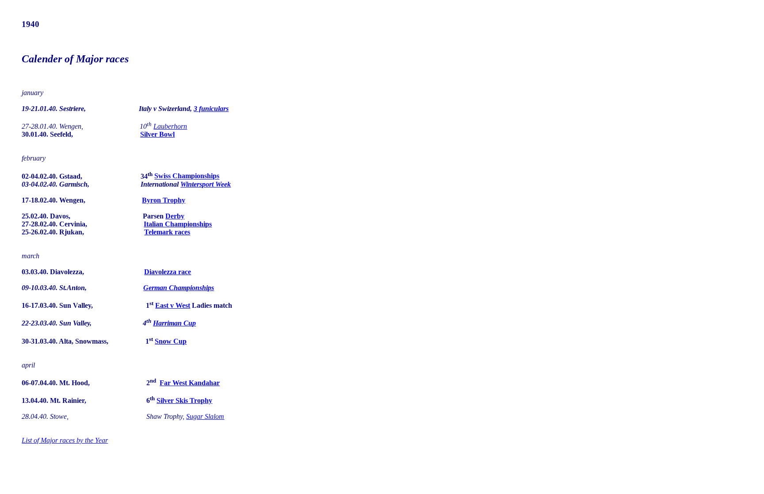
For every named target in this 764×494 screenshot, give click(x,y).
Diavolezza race (167, 272)
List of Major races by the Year (65, 440)
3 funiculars (211, 108)
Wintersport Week (205, 184)
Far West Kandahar (190, 383)
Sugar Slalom (205, 416)
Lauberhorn (170, 126)
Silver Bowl (157, 134)
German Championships (178, 287)
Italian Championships (178, 224)
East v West (172, 305)
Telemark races (167, 232)
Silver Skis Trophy (184, 400)
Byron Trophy (163, 200)
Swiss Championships (186, 176)
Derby (174, 216)
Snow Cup (171, 341)
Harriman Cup (174, 323)
